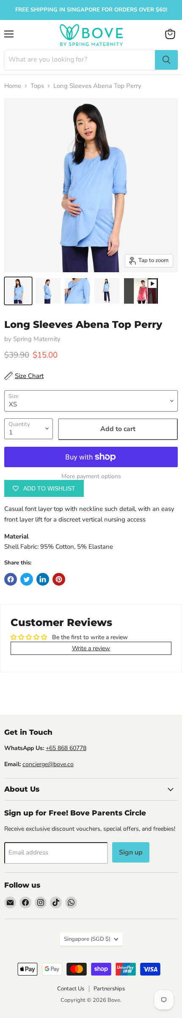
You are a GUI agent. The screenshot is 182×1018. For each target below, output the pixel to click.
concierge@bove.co (48, 764)
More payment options (91, 476)
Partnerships (109, 989)
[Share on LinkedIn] (42, 579)
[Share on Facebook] (10, 579)
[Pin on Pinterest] (58, 579)
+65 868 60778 (66, 748)
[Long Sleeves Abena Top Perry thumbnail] (18, 291)
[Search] (166, 60)
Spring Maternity (37, 339)
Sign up (131, 852)
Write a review (91, 648)
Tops (37, 86)
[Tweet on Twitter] (26, 579)
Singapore (87, 939)
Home (12, 86)
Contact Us (70, 989)
